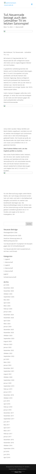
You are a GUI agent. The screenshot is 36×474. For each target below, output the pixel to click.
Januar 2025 (7, 312)
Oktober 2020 (8, 377)
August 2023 (8, 341)
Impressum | (13, 469)
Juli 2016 (6, 451)
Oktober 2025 (8, 294)
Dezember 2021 (9, 368)
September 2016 (9, 448)
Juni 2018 (7, 401)
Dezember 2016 (9, 439)
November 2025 (9, 291)
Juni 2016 (7, 454)
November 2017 (9, 416)
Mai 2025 (7, 300)
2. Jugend (7, 265)
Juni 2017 (7, 422)
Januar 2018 (7, 410)
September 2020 (9, 380)
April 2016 (7, 457)
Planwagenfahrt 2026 (10, 232)
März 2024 (7, 324)
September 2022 (9, 356)
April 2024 (7, 321)
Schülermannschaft (10, 277)
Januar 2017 (7, 437)
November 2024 (9, 318)
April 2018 (7, 404)
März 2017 (7, 431)
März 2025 (7, 306)
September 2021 (9, 371)
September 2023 (9, 338)
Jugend (6, 274)
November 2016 (9, 442)
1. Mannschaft (18, 27)
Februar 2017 (8, 434)
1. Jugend (7, 259)
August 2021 (8, 374)
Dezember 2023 (9, 329)
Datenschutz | (22, 469)
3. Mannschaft (8, 271)
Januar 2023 (7, 347)
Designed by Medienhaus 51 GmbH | (18, 467)
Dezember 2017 (9, 413)
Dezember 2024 (9, 315)
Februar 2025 (8, 309)
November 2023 (9, 332)
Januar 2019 (7, 392)
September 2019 (9, 386)
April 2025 (7, 303)
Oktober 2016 (8, 445)
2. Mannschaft (8, 268)
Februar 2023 (8, 344)
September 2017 (9, 419)
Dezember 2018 (9, 395)
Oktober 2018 (8, 398)
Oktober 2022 (8, 353)
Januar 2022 (7, 365)
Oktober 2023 (8, 335)
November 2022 (9, 350)
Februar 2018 (8, 407)
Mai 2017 (7, 425)
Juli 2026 (6, 285)
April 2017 (7, 428)
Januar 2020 (7, 383)
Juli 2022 (6, 359)
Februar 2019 (8, 389)
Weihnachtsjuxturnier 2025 (12, 235)
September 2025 (9, 297)
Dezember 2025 (9, 288)
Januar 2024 (7, 326)
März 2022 (7, 362)
